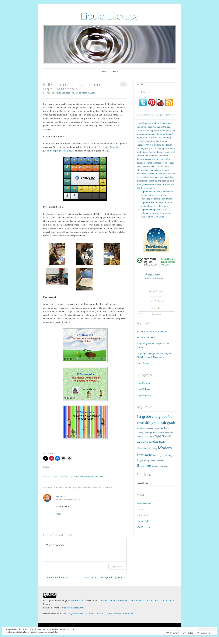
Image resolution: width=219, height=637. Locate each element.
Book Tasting (143, 363)
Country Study (168, 432)
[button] (57, 254)
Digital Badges (149, 436)
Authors (164, 428)
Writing (166, 466)
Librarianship (144, 448)
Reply (58, 514)
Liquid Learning (60, 477)
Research (155, 466)
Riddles (161, 466)
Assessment (141, 428)
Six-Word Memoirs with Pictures (152, 331)
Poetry (168, 455)
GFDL (87, 613)
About (115, 72)
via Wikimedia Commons (121, 613)
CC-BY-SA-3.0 (100, 613)
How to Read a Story (146, 337)
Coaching (140, 432)
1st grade (144, 416)
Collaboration (157, 432)
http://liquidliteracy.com (73, 608)
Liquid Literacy (109, 16)
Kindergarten (157, 441)
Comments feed (144, 521)
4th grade (152, 423)
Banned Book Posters (56, 577)
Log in (140, 509)
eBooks (142, 441)
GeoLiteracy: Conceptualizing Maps (106, 577)
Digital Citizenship (163, 436)
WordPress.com (144, 527)
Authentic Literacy (153, 428)
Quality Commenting (157, 460)
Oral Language (159, 456)
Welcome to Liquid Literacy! (156, 115)
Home (104, 72)
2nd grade (80, 477)
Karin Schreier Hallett (84, 93)
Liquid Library (143, 389)
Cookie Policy (53, 632)
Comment (116, 566)
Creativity (140, 436)
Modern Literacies (95, 477)
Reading (144, 465)
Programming (143, 460)
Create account (143, 503)
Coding (147, 432)
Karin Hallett (75, 600)
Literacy (154, 449)
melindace (60, 496)
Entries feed (142, 515)
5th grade (168, 423)
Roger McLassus (75, 613)
